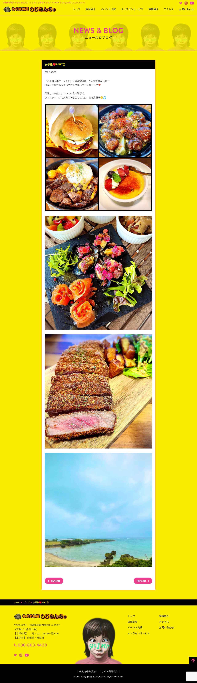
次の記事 (142, 581)
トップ (76, 9)
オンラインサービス (132, 9)
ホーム (17, 602)
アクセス (169, 9)
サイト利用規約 (110, 671)
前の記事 (55, 581)
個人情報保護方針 (88, 671)
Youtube (192, 3)
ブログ (27, 602)
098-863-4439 (32, 645)
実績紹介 (154, 9)
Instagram (186, 3)
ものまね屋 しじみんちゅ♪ (30, 9)
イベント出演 (108, 9)
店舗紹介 (91, 9)
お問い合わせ (186, 9)
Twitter (180, 3)
